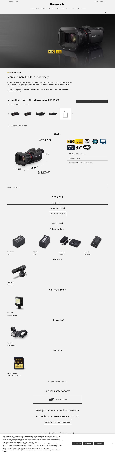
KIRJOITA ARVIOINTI (56, 214)
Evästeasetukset (77, 443)
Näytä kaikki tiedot (13, 187)
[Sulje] (112, 443)
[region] (57, 443)
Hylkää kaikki (88, 443)
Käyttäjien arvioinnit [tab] (57, 203)
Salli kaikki (99, 443)
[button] (15, 114)
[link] (57, 433)
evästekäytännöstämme (30, 448)
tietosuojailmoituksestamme (43, 448)
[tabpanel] (57, 211)
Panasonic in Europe (13, 1)
